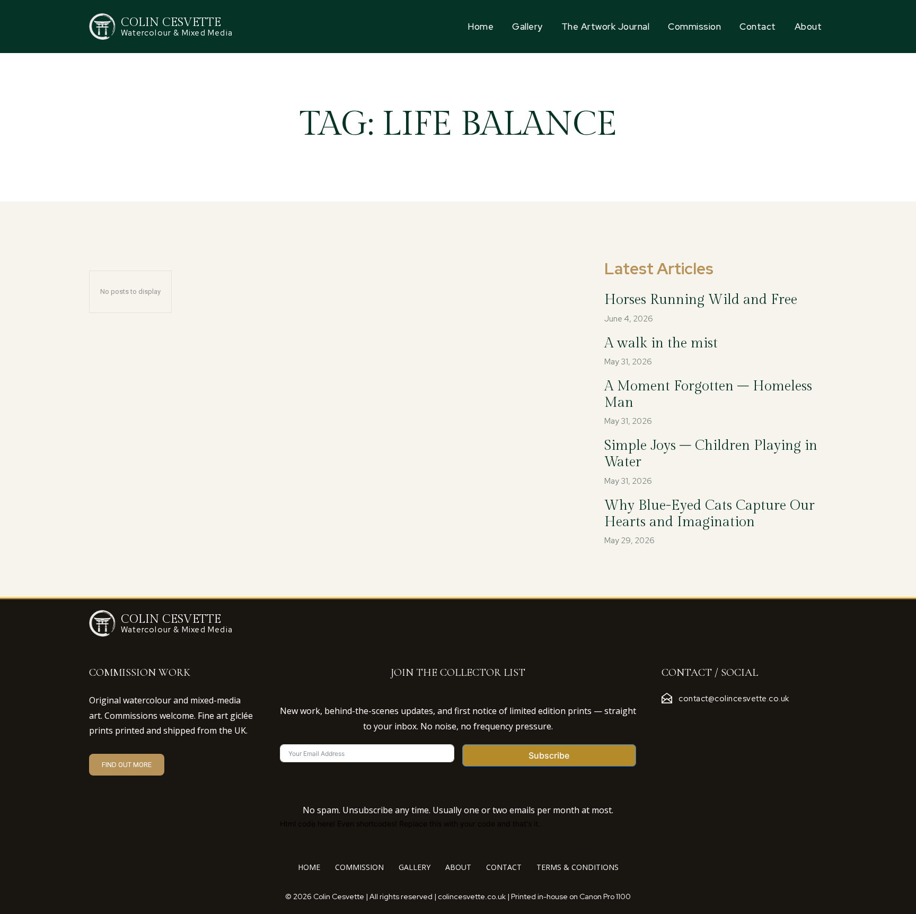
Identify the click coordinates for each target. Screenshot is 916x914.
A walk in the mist (661, 343)
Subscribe (549, 755)
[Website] (728, 721)
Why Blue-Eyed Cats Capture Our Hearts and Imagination (709, 514)
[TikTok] (712, 721)
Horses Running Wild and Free (700, 300)
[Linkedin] (696, 721)
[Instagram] (680, 721)
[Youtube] (744, 721)
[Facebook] (664, 721)
